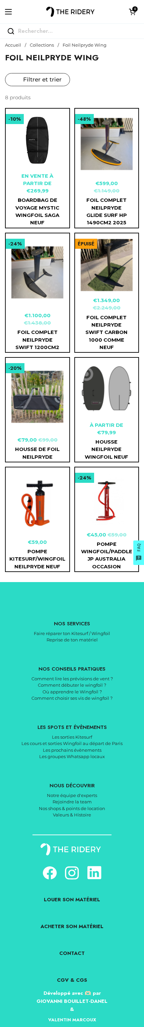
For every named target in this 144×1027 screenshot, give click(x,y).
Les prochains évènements (72, 750)
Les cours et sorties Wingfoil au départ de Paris (72, 743)
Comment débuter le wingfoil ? (72, 685)
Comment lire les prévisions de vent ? (72, 678)
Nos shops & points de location (72, 808)
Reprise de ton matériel (72, 639)
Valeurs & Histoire (72, 814)
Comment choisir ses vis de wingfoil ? (72, 698)
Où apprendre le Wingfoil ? (72, 691)
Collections (42, 45)
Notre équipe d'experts (72, 795)
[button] (132, 11)
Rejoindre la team (72, 801)
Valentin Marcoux (72, 1020)
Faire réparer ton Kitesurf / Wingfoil (72, 633)
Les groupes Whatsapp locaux (72, 756)
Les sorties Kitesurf (72, 737)
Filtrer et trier (42, 79)
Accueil (13, 45)
